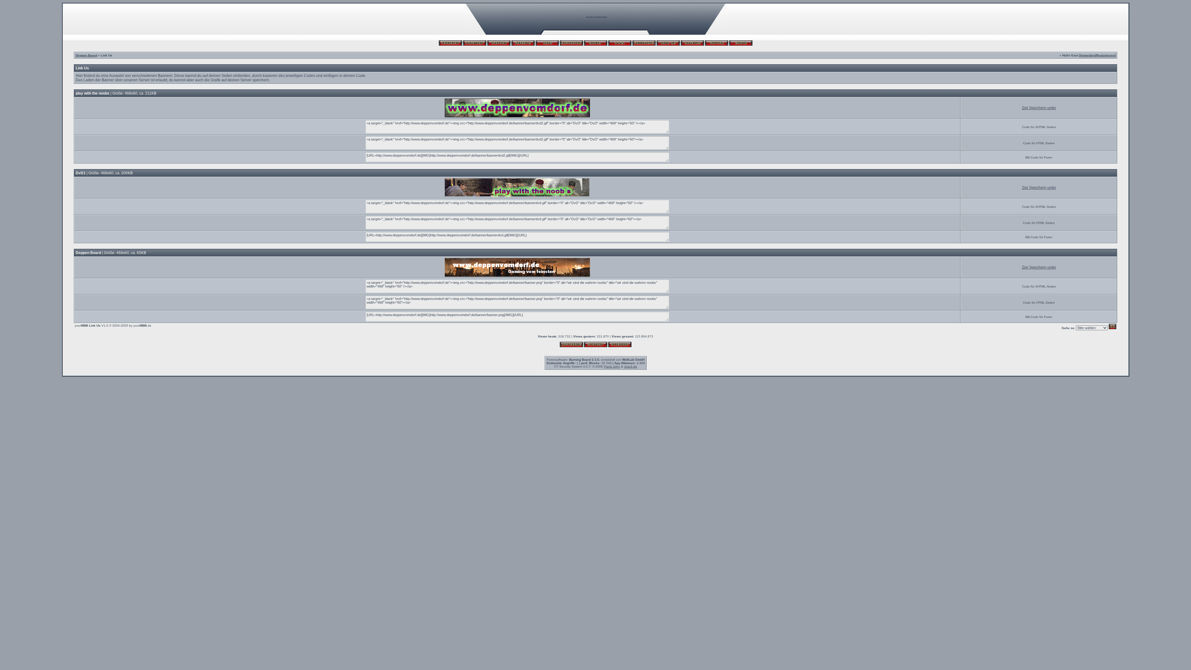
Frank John (612, 366)
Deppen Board (86, 55)
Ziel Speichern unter (1039, 108)
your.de (142, 325)
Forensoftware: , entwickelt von (596, 359)
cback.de (630, 366)
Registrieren (1105, 55)
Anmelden (1087, 55)
